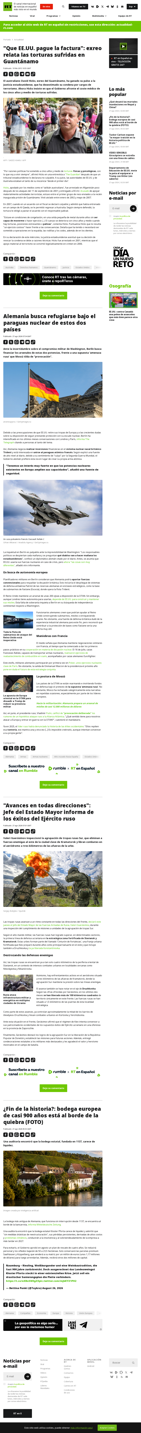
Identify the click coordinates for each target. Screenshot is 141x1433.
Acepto (121, 217)
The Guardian (73, 174)
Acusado (84, 191)
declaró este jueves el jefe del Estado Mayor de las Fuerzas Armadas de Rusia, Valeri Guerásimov (52, 923)
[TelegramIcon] (107, 6)
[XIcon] (102, 6)
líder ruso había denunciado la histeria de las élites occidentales (51, 726)
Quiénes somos (67, 1367)
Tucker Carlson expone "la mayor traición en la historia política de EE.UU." (122, 139)
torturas (68, 171)
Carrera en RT (70, 1385)
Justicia (66, 267)
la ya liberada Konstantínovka (44, 948)
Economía (41, 1313)
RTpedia (44, 1381)
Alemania (10, 756)
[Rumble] (97, 6)
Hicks (6, 187)
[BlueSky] (112, 6)
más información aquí (81, 1427)
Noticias (13, 15)
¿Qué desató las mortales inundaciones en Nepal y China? (123, 104)
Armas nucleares (40, 756)
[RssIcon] (122, 1377)
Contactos (68, 1372)
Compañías (25, 1313)
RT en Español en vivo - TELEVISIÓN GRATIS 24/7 (121, 61)
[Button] (63, 6)
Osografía (120, 286)
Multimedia (98, 15)
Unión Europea (85, 1313)
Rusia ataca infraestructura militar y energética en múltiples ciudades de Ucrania (17, 999)
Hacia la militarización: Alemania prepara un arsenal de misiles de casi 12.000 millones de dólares (67, 705)
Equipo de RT (125, 15)
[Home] (7, 6)
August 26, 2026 (52, 1288)
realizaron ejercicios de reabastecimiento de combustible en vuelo (45, 654)
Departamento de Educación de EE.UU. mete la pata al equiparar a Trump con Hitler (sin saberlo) (123, 173)
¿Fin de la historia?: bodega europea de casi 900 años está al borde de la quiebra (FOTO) (123, 121)
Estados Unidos (83, 267)
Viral (32, 15)
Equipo (67, 1377)
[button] (123, 46)
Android (90, 1366)
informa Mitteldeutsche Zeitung (44, 1224)
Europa (56, 1313)
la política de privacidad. (121, 217)
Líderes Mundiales (44, 1387)
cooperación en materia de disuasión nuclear (49, 649)
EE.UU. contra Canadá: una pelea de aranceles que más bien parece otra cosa (123, 316)
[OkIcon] (117, 6)
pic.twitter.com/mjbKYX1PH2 (57, 1281)
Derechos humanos (29, 267)
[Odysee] (121, 1372)
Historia (69, 1313)
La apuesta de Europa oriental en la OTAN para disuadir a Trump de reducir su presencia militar (17, 701)
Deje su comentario (53, 295)
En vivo (46, 6)
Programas (52, 15)
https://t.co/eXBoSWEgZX (22, 1281)
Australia (9, 267)
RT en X (17, 1413)
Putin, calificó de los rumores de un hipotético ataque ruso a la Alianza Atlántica (49, 715)
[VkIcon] (92, 6)
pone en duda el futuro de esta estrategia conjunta (29, 669)
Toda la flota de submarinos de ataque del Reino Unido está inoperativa (17, 636)
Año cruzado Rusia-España (66, 756)
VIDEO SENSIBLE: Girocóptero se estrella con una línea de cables (122, 155)
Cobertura (68, 1381)
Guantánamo (50, 267)
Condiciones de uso (69, 1391)
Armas (23, 756)
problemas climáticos (16, 1237)
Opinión (76, 15)
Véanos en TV (78, 6)
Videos (43, 1372)
